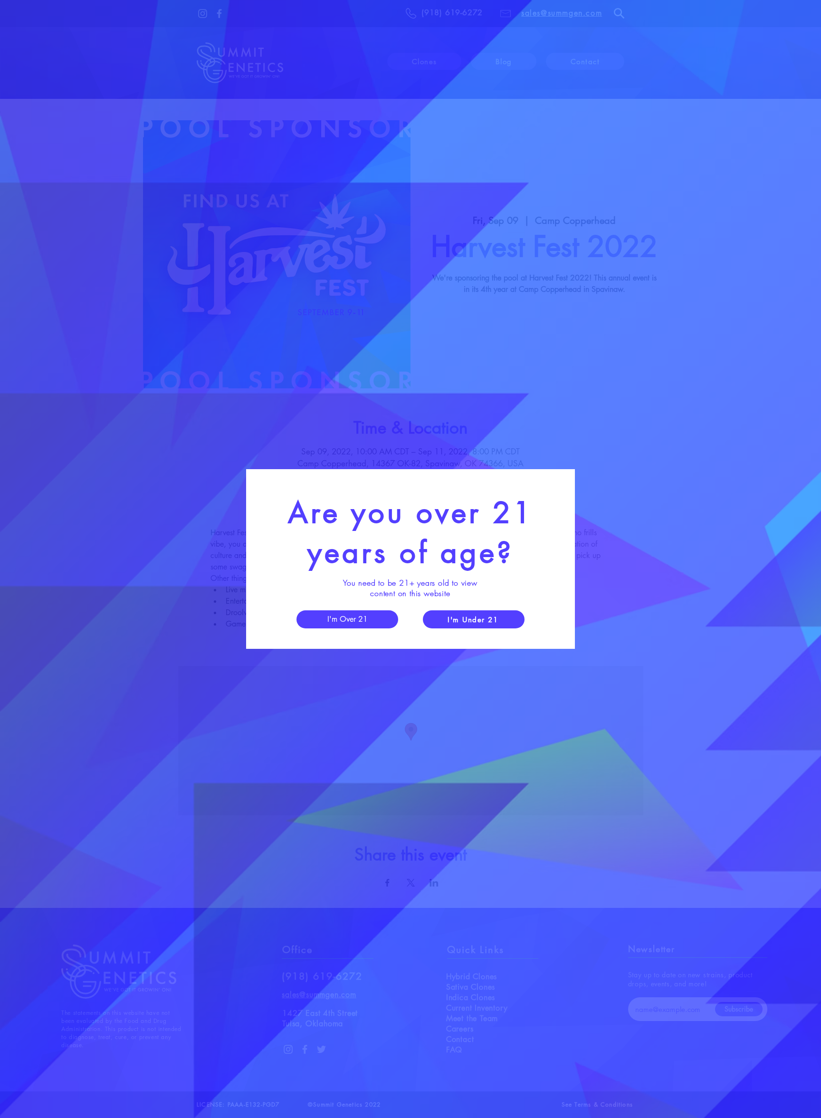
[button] (347, 619)
